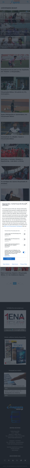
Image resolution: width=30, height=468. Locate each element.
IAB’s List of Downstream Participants (13, 226)
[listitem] (15, 231)
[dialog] (15, 234)
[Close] (27, 204)
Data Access (15, 264)
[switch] (24, 234)
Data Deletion (6, 264)
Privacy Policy (23, 264)
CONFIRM (9, 258)
